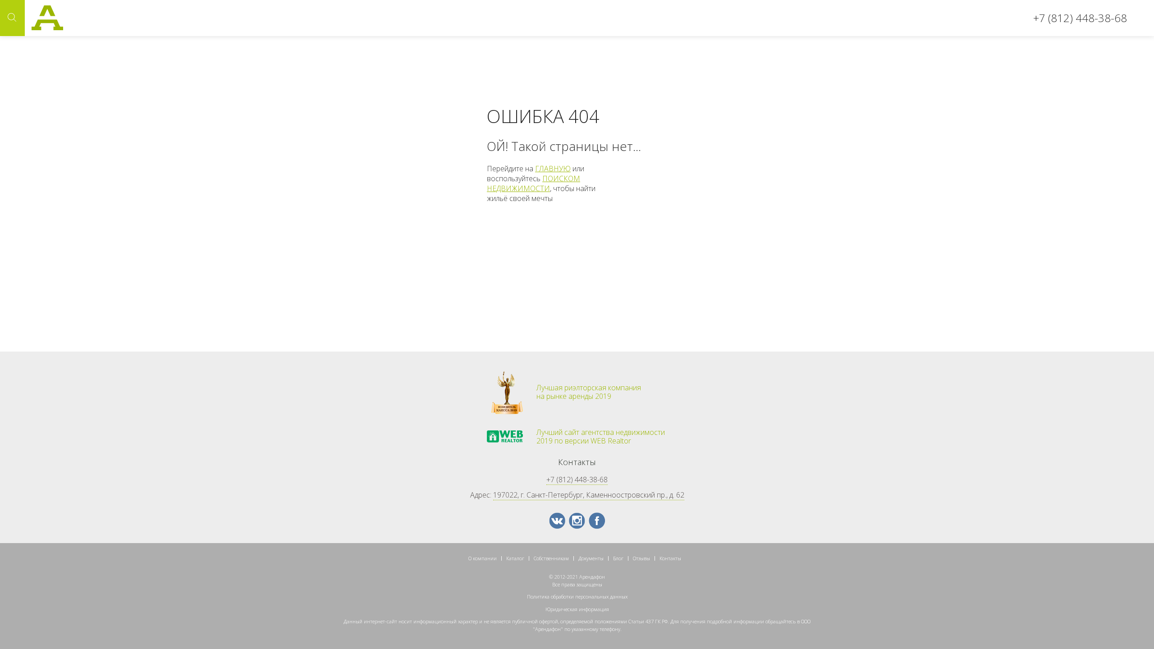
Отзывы (641, 558)
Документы (591, 558)
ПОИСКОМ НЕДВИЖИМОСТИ (533, 183)
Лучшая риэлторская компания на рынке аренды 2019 (588, 392)
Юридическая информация (577, 609)
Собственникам (551, 558)
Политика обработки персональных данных (577, 596)
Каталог (515, 558)
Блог (618, 558)
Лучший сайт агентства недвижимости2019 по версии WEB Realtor (600, 436)
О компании (482, 558)
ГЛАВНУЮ (553, 169)
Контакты (670, 558)
